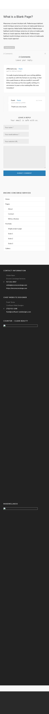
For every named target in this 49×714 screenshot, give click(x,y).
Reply (21, 69)
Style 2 (10, 238)
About (10, 209)
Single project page (15, 229)
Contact (11, 214)
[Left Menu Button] (1, 693)
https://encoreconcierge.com (16, 288)
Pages (7, 204)
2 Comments (8, 54)
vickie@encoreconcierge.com (16, 285)
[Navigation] (44, 4)
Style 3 (10, 243)
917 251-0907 (11, 282)
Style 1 (10, 234)
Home (7, 199)
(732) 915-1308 (11, 309)
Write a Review (13, 219)
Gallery (7, 248)
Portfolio (8, 224)
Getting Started (9, 47)
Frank (13, 100)
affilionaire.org (11, 69)
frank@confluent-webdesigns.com (18, 312)
